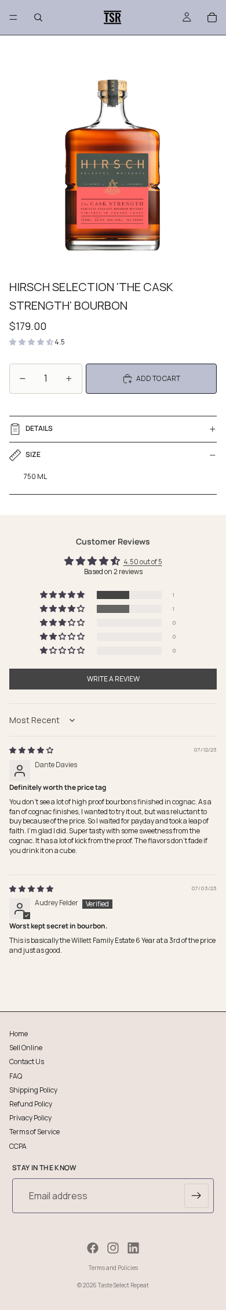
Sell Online (25, 1048)
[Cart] (212, 17)
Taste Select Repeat (123, 1285)
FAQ (15, 1075)
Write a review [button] (113, 679)
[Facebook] (93, 1248)
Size (33, 454)
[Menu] (13, 17)
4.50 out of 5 (142, 562)
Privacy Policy (30, 1118)
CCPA (18, 1146)
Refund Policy (30, 1103)
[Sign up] (196, 1196)
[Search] (38, 17)
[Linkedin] (133, 1248)
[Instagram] (113, 1248)
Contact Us (26, 1061)
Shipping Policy (33, 1089)
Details (39, 428)
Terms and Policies (113, 1268)
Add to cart (158, 378)
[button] (31, 342)
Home (18, 1034)
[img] (31, 750)
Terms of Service (34, 1132)
